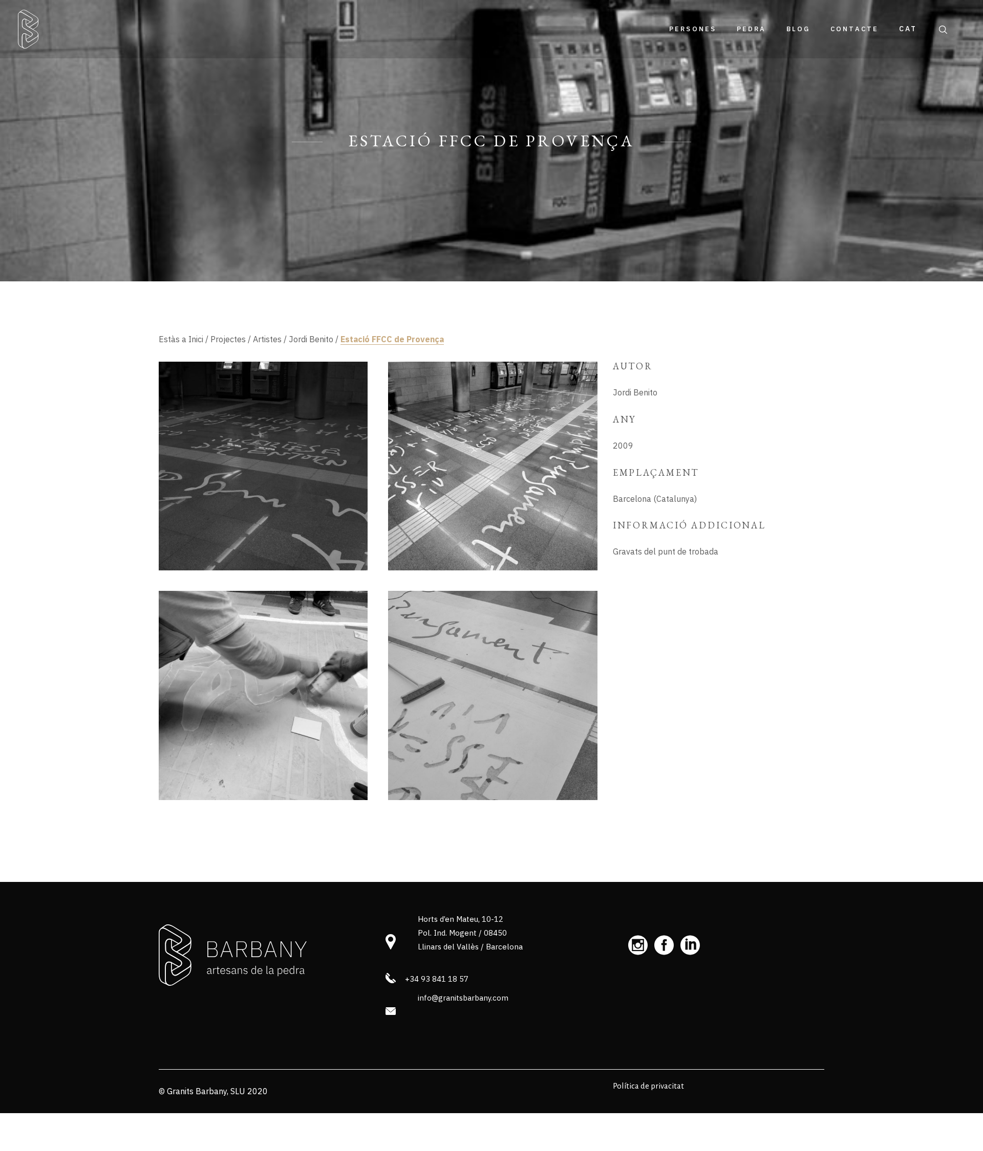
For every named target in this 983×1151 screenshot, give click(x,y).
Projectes (228, 339)
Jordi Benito (311, 339)
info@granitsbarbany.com (463, 998)
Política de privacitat (648, 1085)
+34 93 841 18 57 (436, 979)
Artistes (267, 339)
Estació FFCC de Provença (392, 339)
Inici (195, 339)
